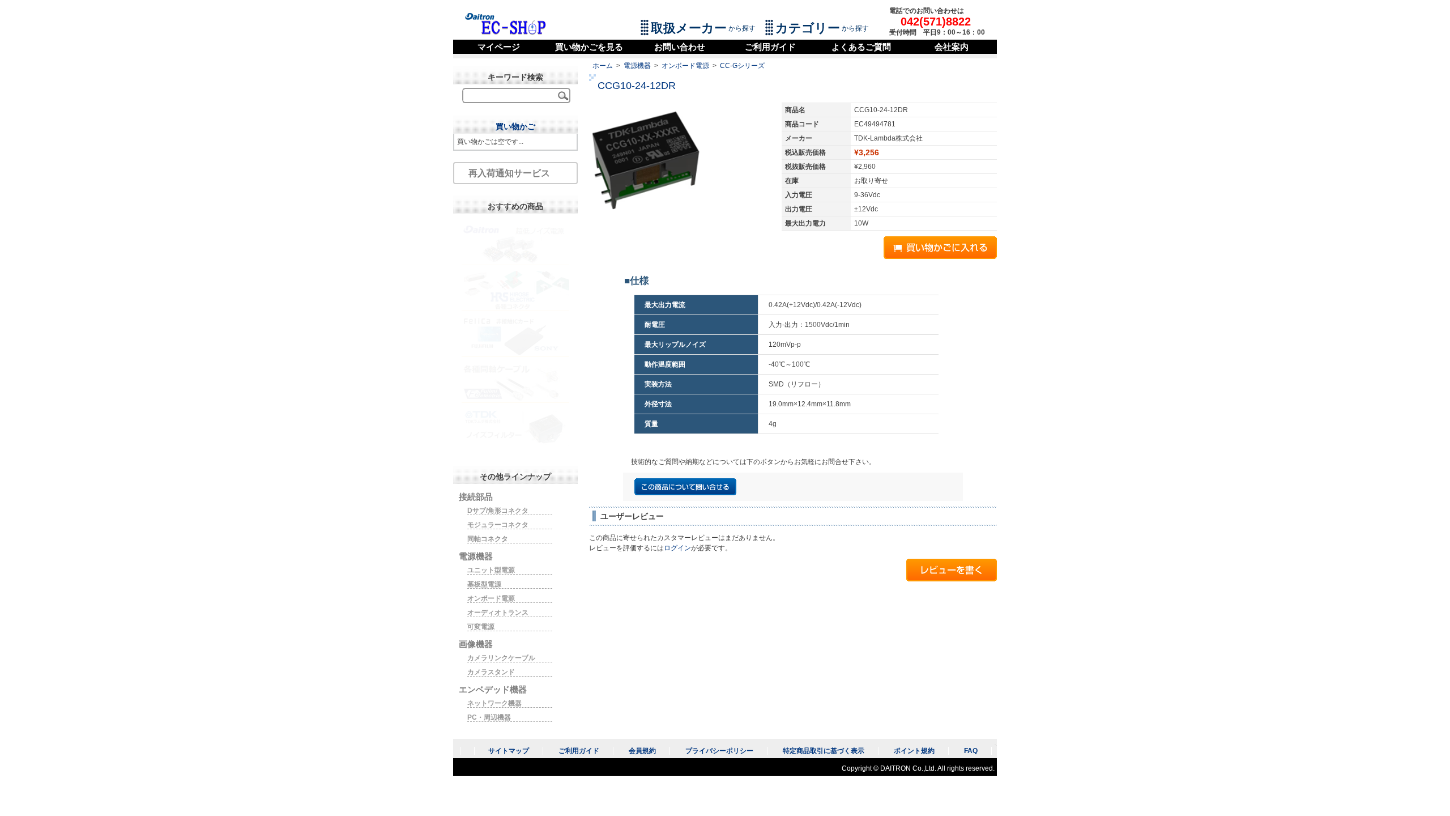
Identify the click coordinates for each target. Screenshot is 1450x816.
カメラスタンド (491, 672)
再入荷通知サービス (509, 173)
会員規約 (642, 751)
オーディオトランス (497, 613)
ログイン (677, 548)
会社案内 (952, 47)
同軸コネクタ (487, 539)
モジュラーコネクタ (497, 525)
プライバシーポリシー (719, 751)
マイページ (498, 47)
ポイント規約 (914, 751)
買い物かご (515, 126)
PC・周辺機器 (489, 717)
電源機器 (637, 66)
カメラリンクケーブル (501, 658)
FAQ (970, 751)
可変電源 (480, 627)
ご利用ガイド (770, 47)
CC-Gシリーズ (742, 66)
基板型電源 (484, 584)
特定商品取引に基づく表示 (823, 751)
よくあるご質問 (861, 47)
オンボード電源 (685, 66)
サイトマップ (508, 751)
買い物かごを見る (589, 47)
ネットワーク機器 (494, 703)
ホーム (602, 66)
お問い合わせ (679, 47)
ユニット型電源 (491, 570)
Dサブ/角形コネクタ (497, 511)
